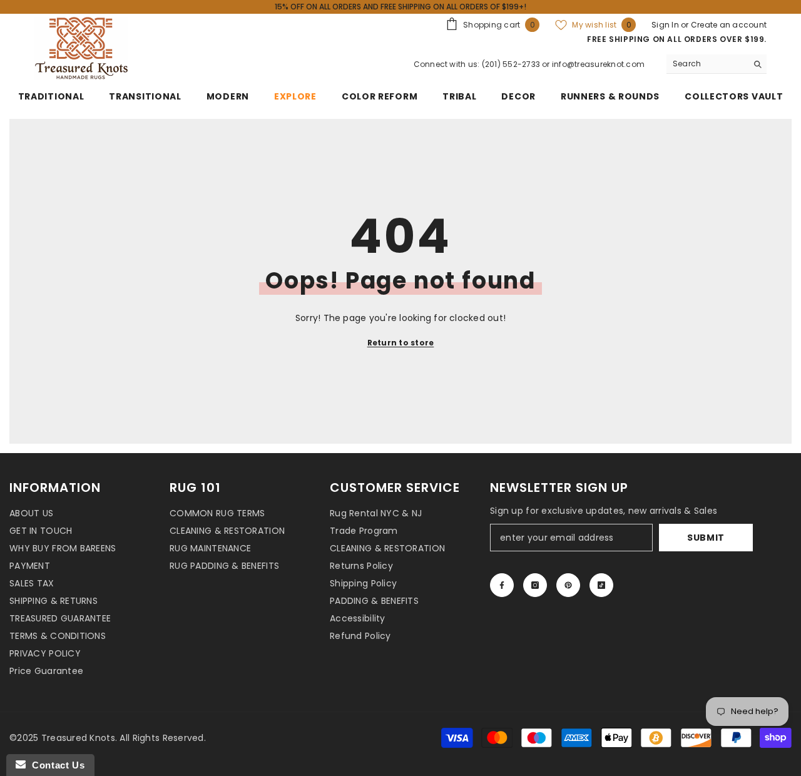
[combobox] (706, 63)
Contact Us (55, 765)
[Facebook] (502, 585)
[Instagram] (535, 585)
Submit (706, 537)
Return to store (400, 342)
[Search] (716, 64)
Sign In (666, 24)
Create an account (729, 24)
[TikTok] (601, 585)
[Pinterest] (568, 585)
